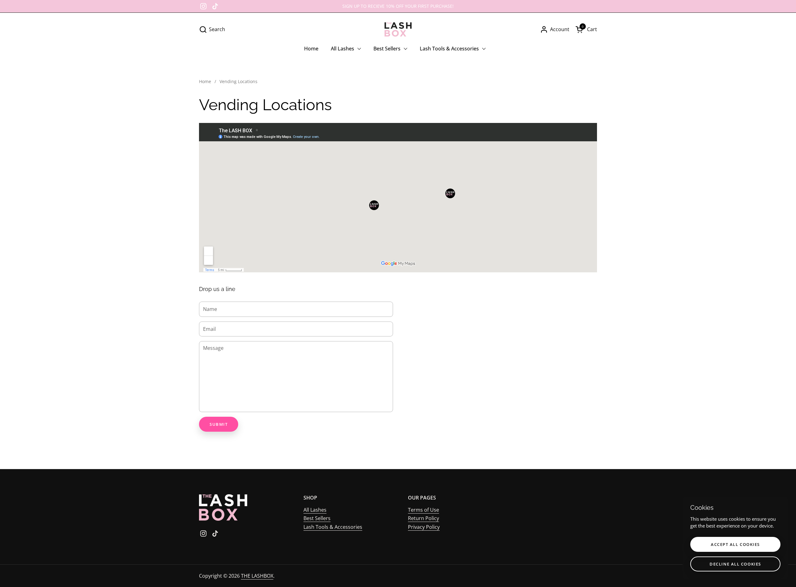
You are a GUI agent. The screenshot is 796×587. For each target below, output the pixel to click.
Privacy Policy (424, 527)
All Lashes (314, 509)
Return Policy (423, 518)
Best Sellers (317, 518)
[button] (212, 29)
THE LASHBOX (257, 575)
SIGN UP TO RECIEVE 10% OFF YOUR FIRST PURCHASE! (398, 6)
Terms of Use (423, 509)
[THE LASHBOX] (398, 29)
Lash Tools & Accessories (332, 527)
